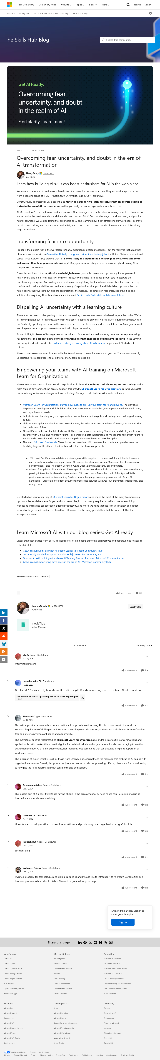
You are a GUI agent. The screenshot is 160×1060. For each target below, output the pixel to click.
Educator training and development (117, 984)
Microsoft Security (11, 1013)
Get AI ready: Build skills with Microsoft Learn (101, 295)
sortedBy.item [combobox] (143, 645)
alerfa (26, 654)
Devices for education (112, 964)
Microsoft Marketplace (62, 1033)
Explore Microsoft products (14, 989)
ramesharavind (30, 681)
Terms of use (61, 1055)
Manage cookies (46, 1055)
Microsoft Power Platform (13, 1028)
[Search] (128, 5)
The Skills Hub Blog (80, 13)
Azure (56, 1008)
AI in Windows (9, 984)
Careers (107, 1008)
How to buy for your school (114, 979)
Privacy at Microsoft (111, 1023)
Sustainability (109, 1043)
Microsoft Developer (61, 1013)
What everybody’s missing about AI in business (79, 343)
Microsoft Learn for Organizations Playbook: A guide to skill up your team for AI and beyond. (73, 404)
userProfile (135, 606)
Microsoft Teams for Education (115, 969)
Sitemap (7, 1055)
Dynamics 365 (9, 1018)
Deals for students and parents (115, 989)
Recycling (99, 1055)
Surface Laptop (9, 964)
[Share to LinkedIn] (80, 942)
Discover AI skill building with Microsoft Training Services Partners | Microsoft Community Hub (74, 558)
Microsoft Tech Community (64, 1028)
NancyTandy (32, 173)
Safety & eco (87, 1055)
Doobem (27, 815)
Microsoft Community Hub (18, 13)
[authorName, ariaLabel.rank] (21, 175)
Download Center (60, 964)
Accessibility (108, 1038)
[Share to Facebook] (85, 942)
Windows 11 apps (10, 994)
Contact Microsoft (20, 1055)
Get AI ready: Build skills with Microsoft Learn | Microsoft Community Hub (62, 550)
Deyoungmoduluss (32, 785)
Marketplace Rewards (62, 1038)
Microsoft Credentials (45, 442)
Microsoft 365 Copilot (12, 1038)
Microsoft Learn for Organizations (71, 496)
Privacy (33, 1055)
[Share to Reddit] (95, 942)
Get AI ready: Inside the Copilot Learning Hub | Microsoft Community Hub (62, 554)
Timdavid (28, 716)
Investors (107, 1028)
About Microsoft (110, 1013)
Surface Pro (8, 959)
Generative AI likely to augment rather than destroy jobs (76, 254)
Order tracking (59, 979)
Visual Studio (59, 1043)
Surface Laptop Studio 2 (13, 969)
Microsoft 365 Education (113, 974)
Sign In (148, 4)
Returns (57, 974)
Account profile (59, 959)
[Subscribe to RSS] (105, 942)
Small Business (9, 1043)
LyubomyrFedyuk (32, 867)
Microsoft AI (8, 1008)
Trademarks (73, 1055)
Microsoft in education (112, 959)
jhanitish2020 (29, 841)
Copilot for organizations (13, 974)
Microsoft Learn (60, 1018)
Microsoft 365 (9, 1023)
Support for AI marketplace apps (66, 1023)
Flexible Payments (60, 994)
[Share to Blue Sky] (100, 942)
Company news (109, 1018)
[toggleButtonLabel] (150, 13)
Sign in (123, 922)
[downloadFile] (82, 697)
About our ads (111, 1055)
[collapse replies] (8, 655)
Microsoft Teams (10, 1033)
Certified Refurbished (62, 984)
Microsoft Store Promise (63, 989)
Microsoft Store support (63, 969)
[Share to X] (90, 942)
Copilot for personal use (13, 979)
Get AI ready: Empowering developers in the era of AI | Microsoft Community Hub (67, 561)
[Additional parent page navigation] (35, 13)
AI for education (110, 994)
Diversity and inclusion (112, 1033)
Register (137, 4)
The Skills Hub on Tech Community (54, 13)
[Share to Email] (110, 942)
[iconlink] (23, 625)
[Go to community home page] (9, 4)
